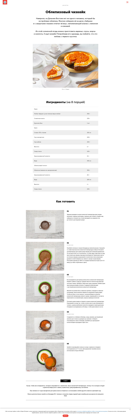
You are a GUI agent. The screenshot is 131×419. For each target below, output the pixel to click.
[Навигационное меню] (127, 2)
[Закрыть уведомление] (130, 409)
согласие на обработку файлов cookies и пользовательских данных (92, 411)
